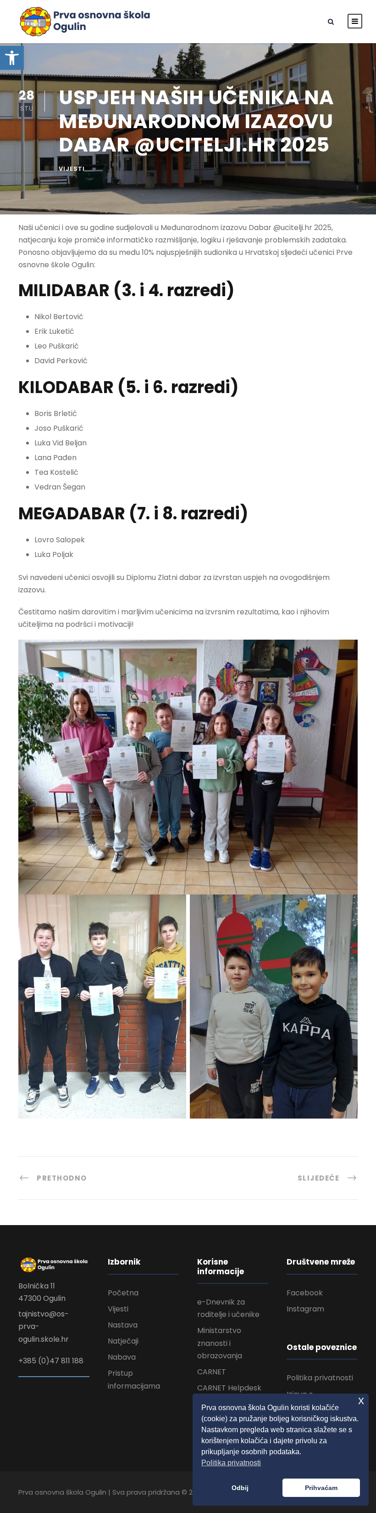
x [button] (361, 1400)
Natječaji (123, 1341)
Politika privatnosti (320, 1377)
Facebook (305, 1293)
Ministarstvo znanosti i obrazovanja (219, 1343)
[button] (12, 58)
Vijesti (72, 168)
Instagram (305, 1309)
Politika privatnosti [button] (231, 1463)
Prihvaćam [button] (321, 1487)
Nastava (123, 1325)
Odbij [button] (240, 1487)
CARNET (211, 1372)
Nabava (122, 1357)
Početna (123, 1293)
